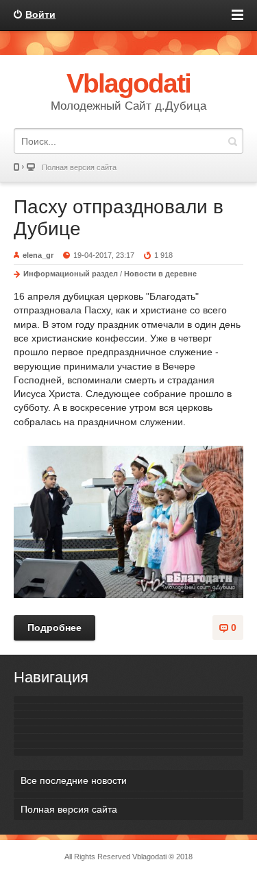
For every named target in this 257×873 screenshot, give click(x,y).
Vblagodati (149, 856)
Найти (232, 141)
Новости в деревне (160, 274)
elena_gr (38, 255)
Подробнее (54, 627)
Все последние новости (74, 780)
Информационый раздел (70, 274)
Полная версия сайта (79, 167)
